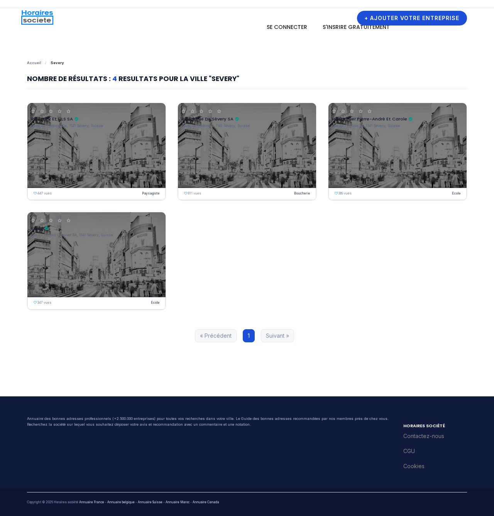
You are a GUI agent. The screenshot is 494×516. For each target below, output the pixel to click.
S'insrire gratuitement (356, 27)
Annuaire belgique (121, 502)
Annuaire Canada (206, 502)
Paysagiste (150, 193)
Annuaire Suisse (150, 502)
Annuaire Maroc (177, 502)
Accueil (34, 63)
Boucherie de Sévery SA (207, 119)
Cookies (414, 466)
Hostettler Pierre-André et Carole (369, 119)
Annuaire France (91, 502)
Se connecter (287, 27)
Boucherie (302, 193)
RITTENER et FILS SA (52, 119)
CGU (409, 451)
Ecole (456, 193)
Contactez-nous (423, 436)
